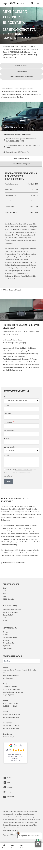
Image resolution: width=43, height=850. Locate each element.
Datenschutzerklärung (23, 470)
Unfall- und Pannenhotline (12, 610)
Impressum (6, 646)
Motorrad (6, 640)
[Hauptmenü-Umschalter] (38, 3)
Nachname (8, 422)
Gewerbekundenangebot (21, 164)
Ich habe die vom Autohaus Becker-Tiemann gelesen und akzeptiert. (20, 473)
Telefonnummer (10, 430)
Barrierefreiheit (8, 615)
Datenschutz (7, 648)
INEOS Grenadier (8, 599)
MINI (4, 591)
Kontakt (5, 632)
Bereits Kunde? (9, 447)
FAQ (4, 618)
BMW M (5, 594)
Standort (7, 397)
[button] (32, 3)
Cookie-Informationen (10, 612)
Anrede (6, 405)
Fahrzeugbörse (11, 584)
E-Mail (6, 438)
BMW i (5, 596)
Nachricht (7, 455)
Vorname (7, 414)
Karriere (5, 635)
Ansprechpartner (8, 695)
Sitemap (5, 621)
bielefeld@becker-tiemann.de (13, 692)
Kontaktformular (8, 643)
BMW (4, 588)
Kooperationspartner (10, 637)
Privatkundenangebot (21, 159)
